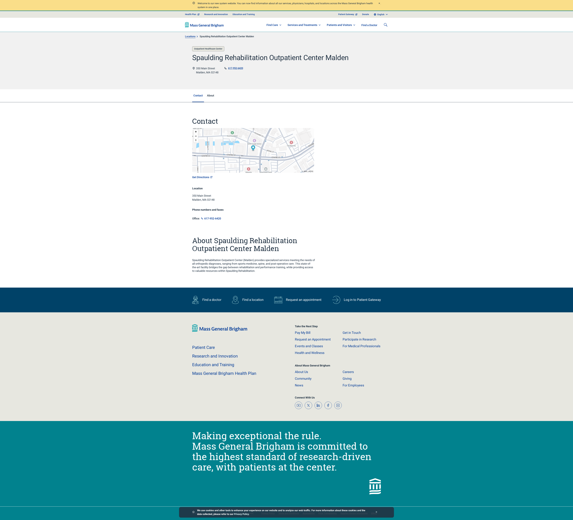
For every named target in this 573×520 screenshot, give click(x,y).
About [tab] (210, 95)
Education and (213, 364)
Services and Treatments (302, 25)
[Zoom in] (196, 132)
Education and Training (244, 14)
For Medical (361, 346)
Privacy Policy (241, 514)
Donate (365, 14)
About (301, 372)
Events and (309, 346)
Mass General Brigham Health (224, 373)
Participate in (359, 339)
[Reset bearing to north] (196, 140)
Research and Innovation (216, 14)
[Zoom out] (196, 136)
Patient (203, 347)
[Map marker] (253, 148)
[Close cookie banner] (376, 512)
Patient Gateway (346, 14)
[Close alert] (379, 3)
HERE (310, 171)
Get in (352, 333)
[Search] (385, 24)
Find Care (272, 25)
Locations (190, 36)
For (353, 385)
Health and (309, 353)
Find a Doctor (369, 25)
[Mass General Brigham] (204, 24)
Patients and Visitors (339, 25)
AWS (305, 171)
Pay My (302, 333)
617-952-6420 (235, 68)
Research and (215, 356)
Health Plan (190, 14)
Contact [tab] (198, 95)
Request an (313, 339)
